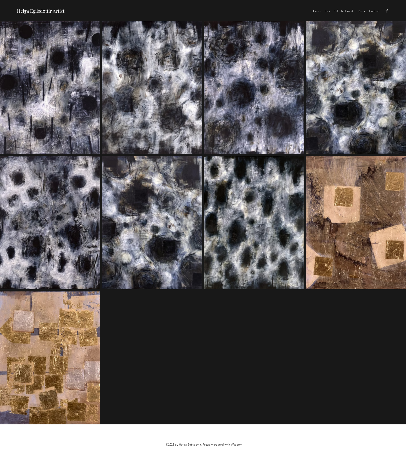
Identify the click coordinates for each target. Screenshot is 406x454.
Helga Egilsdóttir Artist (40, 11)
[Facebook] (387, 11)
